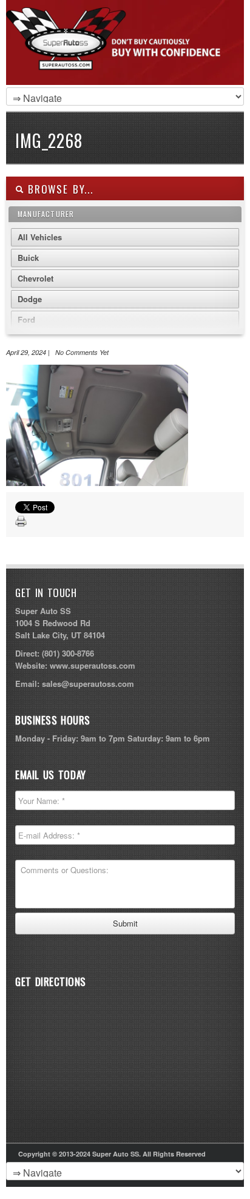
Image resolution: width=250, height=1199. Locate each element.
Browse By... (58, 189)
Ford (26, 319)
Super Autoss (122, 55)
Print (21, 522)
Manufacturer (46, 214)
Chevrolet (35, 278)
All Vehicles (40, 237)
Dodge (30, 299)
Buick (28, 257)
